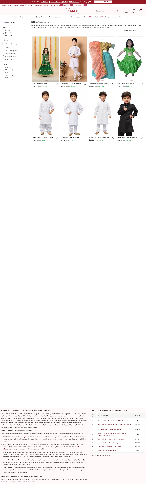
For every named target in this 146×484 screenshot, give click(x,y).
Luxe (114, 17)
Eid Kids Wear (9, 47)
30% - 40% (9, 72)
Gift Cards (68, 5)
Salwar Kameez (41, 17)
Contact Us (5, 5)
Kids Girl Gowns (10, 59)
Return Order (38, 5)
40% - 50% (9, 75)
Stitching (22, 5)
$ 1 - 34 (7, 30)
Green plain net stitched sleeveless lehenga (111, 420)
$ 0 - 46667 (9, 35)
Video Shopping (80, 5)
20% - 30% (9, 70)
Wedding (78, 17)
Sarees (22, 17)
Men (65, 17)
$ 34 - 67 (8, 33)
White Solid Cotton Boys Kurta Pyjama (109, 443)
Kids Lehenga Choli (11, 56)
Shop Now (47, 79)
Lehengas (30, 17)
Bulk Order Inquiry (55, 5)
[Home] (72, 11)
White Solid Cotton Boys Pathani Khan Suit (111, 439)
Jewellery (58, 17)
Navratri (88, 17)
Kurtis (50, 17)
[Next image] (56, 59)
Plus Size (128, 17)
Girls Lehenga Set (10, 53)
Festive (98, 17)
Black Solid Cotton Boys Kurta (107, 450)
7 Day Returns (14, 5)
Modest (107, 17)
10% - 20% (9, 67)
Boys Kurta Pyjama (11, 50)
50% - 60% (9, 77)
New (15, 17)
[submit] (118, 11)
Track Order (29, 5)
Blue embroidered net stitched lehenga (109, 429)
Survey (46, 5)
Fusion (121, 17)
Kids (71, 17)
